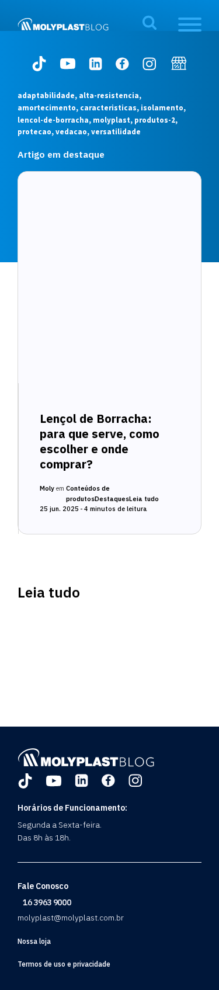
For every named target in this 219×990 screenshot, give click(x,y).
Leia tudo (144, 499)
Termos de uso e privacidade (64, 964)
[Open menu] (189, 25)
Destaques (112, 499)
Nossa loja (34, 941)
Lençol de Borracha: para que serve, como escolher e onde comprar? (99, 441)
